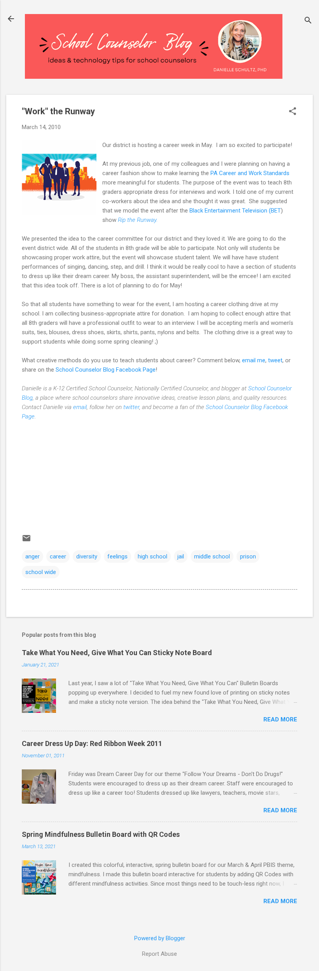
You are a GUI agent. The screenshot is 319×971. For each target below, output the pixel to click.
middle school (212, 556)
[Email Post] (26, 540)
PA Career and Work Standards (249, 173)
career (58, 556)
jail (180, 556)
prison (248, 556)
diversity (86, 556)
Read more (280, 719)
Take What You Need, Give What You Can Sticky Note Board (117, 653)
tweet (275, 360)
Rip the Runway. (138, 219)
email (80, 407)
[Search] (308, 21)
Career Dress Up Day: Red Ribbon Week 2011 (92, 743)
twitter (131, 407)
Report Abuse (159, 953)
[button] (292, 111)
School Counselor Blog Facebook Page (106, 369)
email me (253, 360)
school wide (40, 572)
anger (32, 556)
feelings (117, 556)
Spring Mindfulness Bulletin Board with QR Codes (101, 834)
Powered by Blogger (159, 938)
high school (152, 556)
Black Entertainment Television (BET (235, 210)
